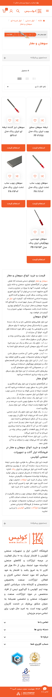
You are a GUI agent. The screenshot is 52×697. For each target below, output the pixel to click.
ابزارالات (23, 479)
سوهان (44, 281)
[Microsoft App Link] (26, 674)
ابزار (10, 298)
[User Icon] (11, 11)
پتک (13, 469)
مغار (37, 281)
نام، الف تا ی (26, 86)
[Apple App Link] (34, 658)
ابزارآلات (34, 507)
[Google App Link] (17, 658)
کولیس (20, 507)
